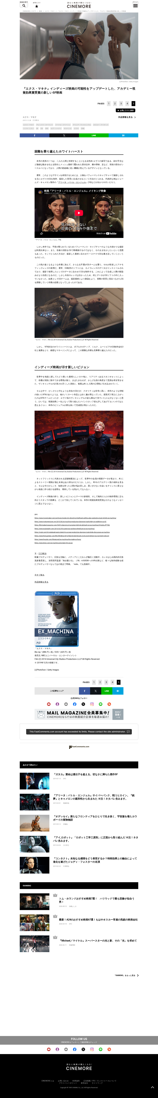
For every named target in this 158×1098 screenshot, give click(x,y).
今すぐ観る (39, 575)
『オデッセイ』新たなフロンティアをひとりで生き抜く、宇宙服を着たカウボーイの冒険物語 (95, 818)
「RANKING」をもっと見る (124, 975)
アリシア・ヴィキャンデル (82, 125)
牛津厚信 (66, 866)
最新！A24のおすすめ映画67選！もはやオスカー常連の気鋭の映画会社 (98, 919)
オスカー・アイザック (100, 125)
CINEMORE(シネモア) (29, 11)
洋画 (82, 128)
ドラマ (76, 128)
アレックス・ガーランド (44, 125)
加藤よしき (73, 906)
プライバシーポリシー (68, 1083)
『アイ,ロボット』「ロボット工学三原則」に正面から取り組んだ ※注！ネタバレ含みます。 (95, 839)
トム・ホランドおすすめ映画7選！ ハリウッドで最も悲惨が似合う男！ (96, 900)
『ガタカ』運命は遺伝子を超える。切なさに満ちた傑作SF (85, 774)
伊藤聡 (65, 824)
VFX (46, 128)
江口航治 (36, 120)
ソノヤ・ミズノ (28, 128)
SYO (64, 779)
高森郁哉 (66, 803)
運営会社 (84, 1083)
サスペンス (67, 128)
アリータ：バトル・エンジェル (72, 182)
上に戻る (152, 1087)
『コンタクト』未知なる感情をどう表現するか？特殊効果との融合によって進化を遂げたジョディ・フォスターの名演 (95, 860)
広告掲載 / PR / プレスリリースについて (100, 1081)
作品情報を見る (125, 117)
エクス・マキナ (50, 11)
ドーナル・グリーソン (62, 125)
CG (42, 128)
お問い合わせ (63, 1081)
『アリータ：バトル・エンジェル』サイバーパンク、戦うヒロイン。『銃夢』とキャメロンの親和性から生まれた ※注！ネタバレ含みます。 (94, 797)
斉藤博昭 (72, 945)
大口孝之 (66, 845)
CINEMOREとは (47, 1081)
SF (37, 128)
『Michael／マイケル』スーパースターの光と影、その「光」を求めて (98, 940)
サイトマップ (97, 1083)
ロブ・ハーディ (56, 128)
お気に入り (36, 5)
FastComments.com (80, 746)
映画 (40, 11)
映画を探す (24, 4)
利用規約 (76, 1081)
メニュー (135, 4)
